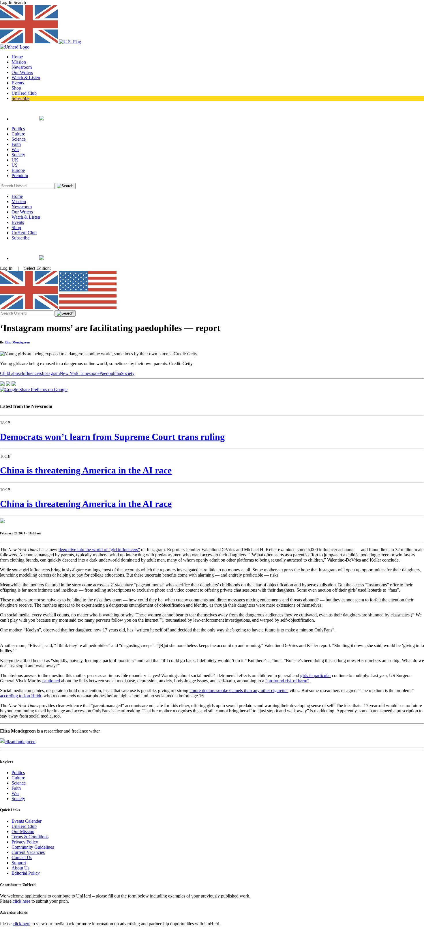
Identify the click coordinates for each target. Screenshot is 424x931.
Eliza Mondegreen (17, 342)
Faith (16, 144)
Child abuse (11, 373)
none (95, 373)
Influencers (32, 373)
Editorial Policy (26, 873)
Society (18, 154)
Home (17, 56)
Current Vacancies (28, 852)
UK (15, 159)
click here (21, 901)
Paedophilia (110, 373)
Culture (18, 133)
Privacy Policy (25, 841)
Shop (16, 88)
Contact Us (22, 857)
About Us (20, 867)
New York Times (75, 373)
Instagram (51, 373)
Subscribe (20, 98)
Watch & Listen (26, 77)
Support (19, 862)
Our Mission (23, 831)
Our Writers (22, 72)
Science (19, 139)
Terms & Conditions (30, 836)
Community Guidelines (33, 847)
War (15, 149)
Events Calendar (27, 821)
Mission (19, 62)
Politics (18, 128)
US (15, 165)
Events (18, 82)
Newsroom (22, 67)
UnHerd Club (24, 93)
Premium (20, 175)
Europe (18, 170)
